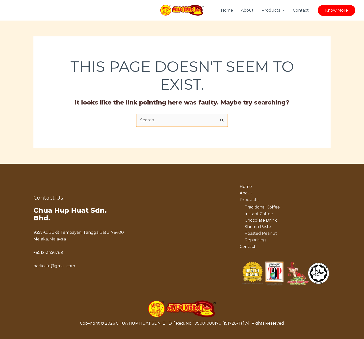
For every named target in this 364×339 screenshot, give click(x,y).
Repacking (255, 239)
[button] (282, 10)
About (247, 10)
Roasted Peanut (261, 233)
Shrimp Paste (258, 226)
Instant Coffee (259, 213)
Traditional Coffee (262, 207)
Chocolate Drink (261, 220)
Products (270, 10)
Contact (301, 10)
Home (227, 10)
